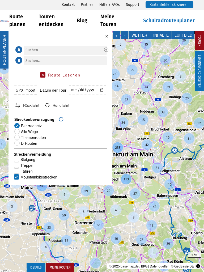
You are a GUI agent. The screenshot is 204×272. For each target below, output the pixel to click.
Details (36, 267)
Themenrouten (33, 137)
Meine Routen (60, 267)
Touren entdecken (51, 20)
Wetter (139, 35)
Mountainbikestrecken (38, 177)
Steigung (27, 159)
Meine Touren (108, 20)
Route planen (17, 20)
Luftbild (183, 35)
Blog (82, 21)
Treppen (27, 165)
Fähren (26, 171)
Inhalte (161, 35)
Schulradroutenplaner (169, 21)
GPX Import (25, 90)
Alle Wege (29, 131)
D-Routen (29, 143)
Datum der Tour (53, 90)
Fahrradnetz (31, 125)
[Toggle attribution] (198, 266)
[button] (18, 49)
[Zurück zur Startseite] (4, 20)
